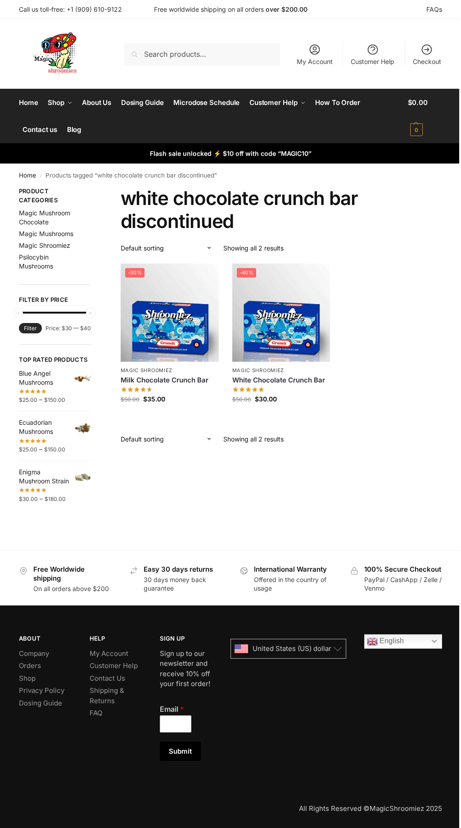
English (391, 641)
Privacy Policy (41, 690)
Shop (27, 678)
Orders (30, 665)
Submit (180, 751)
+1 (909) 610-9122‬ (94, 9)
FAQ (96, 713)
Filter (30, 328)
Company (34, 653)
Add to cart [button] (169, 418)
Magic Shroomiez (147, 370)
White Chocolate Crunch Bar (278, 380)
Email (172, 709)
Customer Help (372, 61)
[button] (425, 116)
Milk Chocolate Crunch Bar (164, 380)
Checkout (427, 61)
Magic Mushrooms (46, 233)
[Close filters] (93, 192)
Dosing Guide (40, 703)
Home (27, 175)
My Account (315, 61)
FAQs (434, 9)
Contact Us (107, 678)
